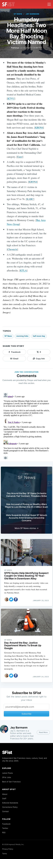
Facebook (6, 824)
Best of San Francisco (11, 782)
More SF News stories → (26, 528)
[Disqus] (26, 425)
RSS (3, 832)
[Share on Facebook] (15, 599)
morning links (22, 336)
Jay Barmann (32, 14)
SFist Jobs (6, 777)
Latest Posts (7, 773)
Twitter (5, 828)
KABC (30, 199)
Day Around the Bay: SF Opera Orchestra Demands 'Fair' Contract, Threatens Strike (26, 494)
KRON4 (39, 127)
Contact (5, 811)
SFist (7, 752)
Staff (4, 798)
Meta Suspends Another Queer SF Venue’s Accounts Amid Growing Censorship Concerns (26, 518)
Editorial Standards (10, 803)
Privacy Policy (7, 849)
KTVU (11, 98)
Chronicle (12, 249)
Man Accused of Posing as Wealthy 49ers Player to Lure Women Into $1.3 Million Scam (26, 505)
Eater (19, 156)
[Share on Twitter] (11, 599)
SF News (18, 14)
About (4, 794)
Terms (4, 854)
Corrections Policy (10, 807)
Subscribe (26, 713)
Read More (43, 732)
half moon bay (39, 336)
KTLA (23, 270)
